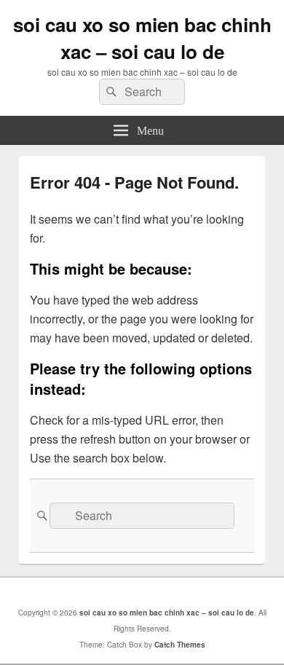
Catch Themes (179, 645)
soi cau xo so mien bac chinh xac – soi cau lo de (142, 38)
